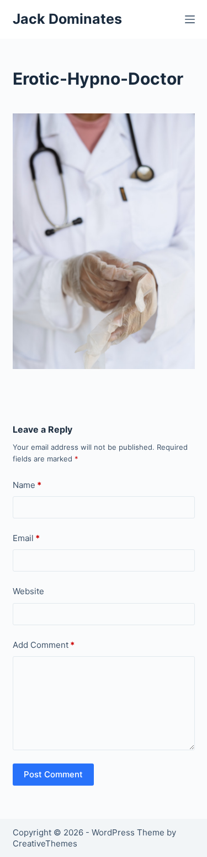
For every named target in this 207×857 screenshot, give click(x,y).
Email (26, 538)
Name (27, 485)
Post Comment (53, 774)
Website (28, 591)
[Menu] (190, 19)
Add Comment (44, 645)
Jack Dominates (67, 19)
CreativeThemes (45, 843)
